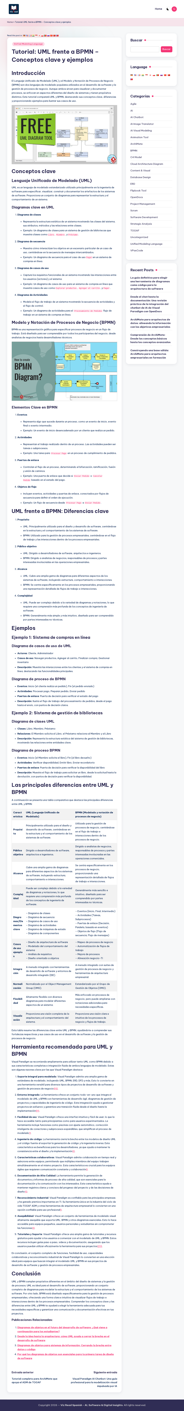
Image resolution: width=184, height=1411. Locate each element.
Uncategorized (139, 237)
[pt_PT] (45, 35)
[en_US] (27, 35)
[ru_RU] (48, 35)
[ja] (39, 35)
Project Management (142, 203)
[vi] (51, 35)
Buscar (136, 40)
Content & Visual (140, 170)
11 (38, 1110)
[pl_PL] (42, 35)
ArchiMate (136, 143)
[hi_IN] (33, 35)
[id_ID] (36, 35)
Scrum (134, 210)
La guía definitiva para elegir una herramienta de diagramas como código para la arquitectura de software (150, 283)
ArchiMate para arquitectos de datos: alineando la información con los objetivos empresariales (150, 323)
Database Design (140, 177)
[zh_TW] (57, 35)
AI (131, 110)
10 (56, 1088)
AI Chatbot (136, 117)
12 (98, 1246)
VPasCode (136, 250)
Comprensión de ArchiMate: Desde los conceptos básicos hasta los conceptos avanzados (150, 338)
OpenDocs (136, 197)
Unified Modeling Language (28, 44)
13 (101, 1246)
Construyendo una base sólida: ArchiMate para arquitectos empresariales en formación (149, 354)
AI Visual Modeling (141, 130)
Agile (133, 103)
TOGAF (134, 230)
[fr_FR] (30, 35)
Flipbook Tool (138, 190)
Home (10, 22)
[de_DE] (24, 35)
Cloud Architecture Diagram (146, 163)
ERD (132, 183)
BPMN (133, 150)
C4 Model (136, 157)
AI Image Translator (142, 123)
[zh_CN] (54, 35)
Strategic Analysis (141, 223)
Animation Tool (139, 137)
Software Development (144, 217)
